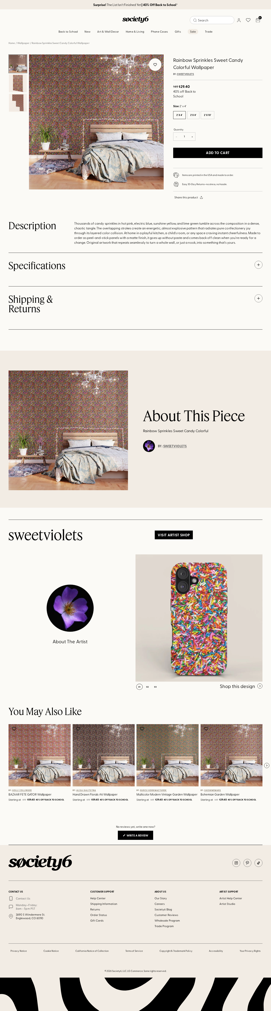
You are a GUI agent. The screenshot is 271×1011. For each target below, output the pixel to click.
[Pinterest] (247, 863)
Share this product (186, 197)
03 (155, 686)
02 (147, 686)
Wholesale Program (167, 920)
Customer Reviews (166, 915)
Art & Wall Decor (108, 31)
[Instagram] (236, 863)
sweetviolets (185, 74)
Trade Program (164, 926)
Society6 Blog (163, 909)
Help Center (98, 898)
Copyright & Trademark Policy (176, 950)
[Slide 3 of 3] (18, 103)
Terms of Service (134, 950)
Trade (208, 31)
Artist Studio (227, 904)
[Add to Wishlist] (15, 728)
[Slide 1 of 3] (18, 64)
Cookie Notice (51, 950)
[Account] (238, 20)
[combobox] (212, 20)
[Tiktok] (258, 863)
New (87, 31)
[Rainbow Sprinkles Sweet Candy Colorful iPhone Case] (199, 618)
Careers (160, 904)
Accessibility (216, 950)
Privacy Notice (19, 950)
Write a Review (139, 836)
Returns (95, 909)
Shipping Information (103, 904)
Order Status (98, 915)
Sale (193, 31)
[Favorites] (248, 20)
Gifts (178, 31)
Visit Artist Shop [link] (174, 535)
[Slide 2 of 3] (18, 83)
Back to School (68, 31)
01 (139, 686)
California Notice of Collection (92, 950)
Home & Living (135, 31)
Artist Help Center (230, 898)
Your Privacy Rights (250, 950)
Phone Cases (159, 31)
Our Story (161, 898)
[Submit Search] (195, 20)
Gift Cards (97, 920)
